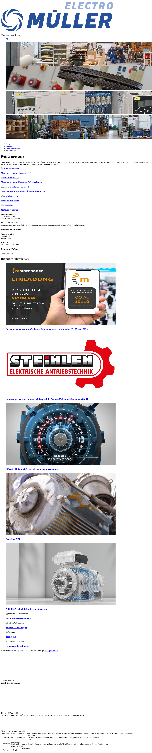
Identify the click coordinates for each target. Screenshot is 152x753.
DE (7, 39)
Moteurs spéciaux (9, 210)
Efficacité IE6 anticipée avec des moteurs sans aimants (32, 469)
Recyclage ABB (13, 539)
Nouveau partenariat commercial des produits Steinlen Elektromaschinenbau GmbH (47, 399)
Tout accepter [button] (8, 737)
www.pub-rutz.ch (51, 651)
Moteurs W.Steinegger (16, 627)
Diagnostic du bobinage (17, 646)
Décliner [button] (16, 750)
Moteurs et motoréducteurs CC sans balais (21, 182)
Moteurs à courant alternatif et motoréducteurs (24, 191)
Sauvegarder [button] (26, 748)
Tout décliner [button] (21, 737)
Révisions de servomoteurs (18, 618)
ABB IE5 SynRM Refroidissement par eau (26, 609)
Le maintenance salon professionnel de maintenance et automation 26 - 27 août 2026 (47, 329)
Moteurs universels (10, 200)
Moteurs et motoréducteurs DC (16, 173)
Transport (11, 637)
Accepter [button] (6, 744)
